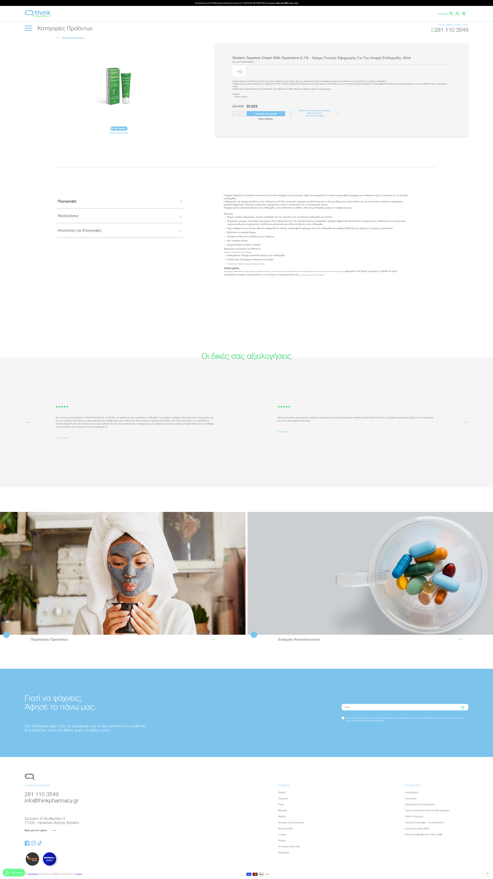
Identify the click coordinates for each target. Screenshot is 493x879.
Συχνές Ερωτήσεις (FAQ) (417, 828)
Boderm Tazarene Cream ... (74, 38)
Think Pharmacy (33, 874)
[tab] (119, 201)
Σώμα (281, 804)
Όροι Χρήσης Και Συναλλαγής (420, 804)
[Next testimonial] (465, 422)
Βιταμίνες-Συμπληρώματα (291, 822)
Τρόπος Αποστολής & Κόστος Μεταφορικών (427, 810)
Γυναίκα (282, 834)
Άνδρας (282, 840)
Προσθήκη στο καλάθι (266, 114)
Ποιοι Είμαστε (412, 792)
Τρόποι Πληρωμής (414, 816)
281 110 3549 (451, 29)
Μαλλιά (282, 816)
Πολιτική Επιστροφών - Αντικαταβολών (424, 822)
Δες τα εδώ (123, 573)
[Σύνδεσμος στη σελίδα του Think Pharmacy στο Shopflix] (49, 868)
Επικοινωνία (410, 798)
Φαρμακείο (283, 852)
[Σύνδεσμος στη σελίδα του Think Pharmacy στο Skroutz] (32, 866)
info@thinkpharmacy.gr (51, 800)
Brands (281, 792)
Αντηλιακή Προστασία (289, 846)
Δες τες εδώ (370, 573)
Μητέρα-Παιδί (285, 828)
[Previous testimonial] (28, 422)
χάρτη (321, 115)
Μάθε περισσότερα (118, 133)
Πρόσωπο (283, 798)
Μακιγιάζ (282, 810)
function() (79, 874)
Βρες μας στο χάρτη (36, 830)
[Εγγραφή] (462, 707)
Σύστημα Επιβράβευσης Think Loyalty (423, 834)
